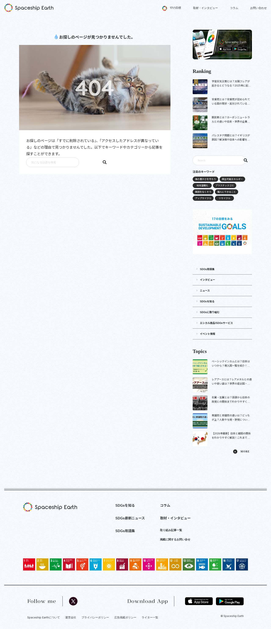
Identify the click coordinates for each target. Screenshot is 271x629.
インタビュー (207, 279)
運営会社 (70, 617)
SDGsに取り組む (210, 312)
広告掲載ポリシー (125, 617)
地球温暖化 (202, 185)
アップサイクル (203, 198)
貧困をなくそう (203, 192)
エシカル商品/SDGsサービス (216, 323)
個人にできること (226, 192)
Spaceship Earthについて (43, 617)
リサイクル (224, 198)
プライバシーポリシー (95, 617)
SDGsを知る (207, 301)
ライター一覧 (150, 617)
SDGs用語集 (207, 269)
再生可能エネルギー (232, 179)
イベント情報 (207, 333)
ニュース (205, 290)
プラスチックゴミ (224, 185)
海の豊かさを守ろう (205, 179)
